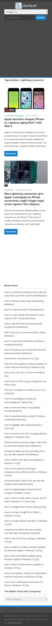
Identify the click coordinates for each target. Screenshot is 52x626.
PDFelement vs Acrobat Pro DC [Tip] (21, 358)
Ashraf (10, 190)
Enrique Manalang (15, 115)
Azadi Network (15, 622)
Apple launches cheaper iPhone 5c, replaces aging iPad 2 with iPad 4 (24, 122)
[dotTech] (26, 8)
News (11, 110)
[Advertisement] (26, 49)
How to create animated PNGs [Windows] (23, 309)
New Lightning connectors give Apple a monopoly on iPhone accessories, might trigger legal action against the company (24, 199)
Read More (11, 153)
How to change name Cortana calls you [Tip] (25, 506)
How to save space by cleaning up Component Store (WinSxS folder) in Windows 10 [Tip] (25, 472)
